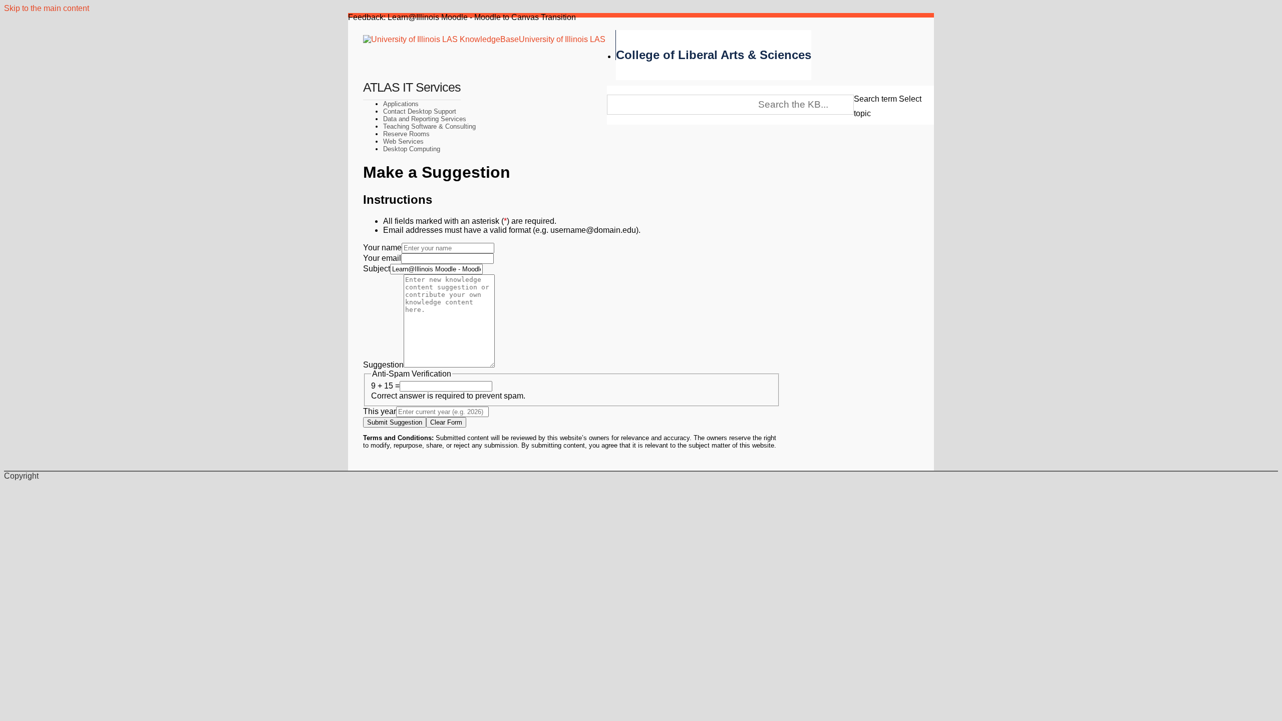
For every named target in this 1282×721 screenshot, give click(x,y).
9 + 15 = (385, 386)
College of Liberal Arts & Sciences (713, 55)
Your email (382, 258)
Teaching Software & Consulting (429, 126)
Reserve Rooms (406, 134)
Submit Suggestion (394, 422)
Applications (401, 104)
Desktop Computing (411, 149)
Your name (382, 247)
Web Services (403, 141)
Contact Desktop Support (419, 111)
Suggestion (383, 364)
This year (379, 411)
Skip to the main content (46, 8)
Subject (376, 268)
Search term (875, 99)
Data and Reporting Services (424, 119)
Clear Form (446, 422)
